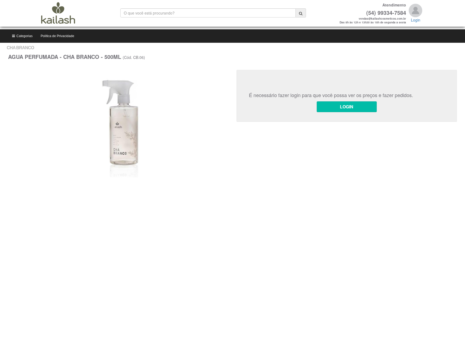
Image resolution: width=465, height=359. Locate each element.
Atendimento (394, 5)
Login (415, 20)
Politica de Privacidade (57, 36)
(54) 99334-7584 (386, 12)
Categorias (24, 36)
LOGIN (346, 107)
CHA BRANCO (20, 47)
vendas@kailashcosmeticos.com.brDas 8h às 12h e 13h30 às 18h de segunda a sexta (373, 20)
